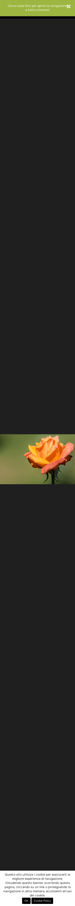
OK (26, 901)
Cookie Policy (42, 901)
